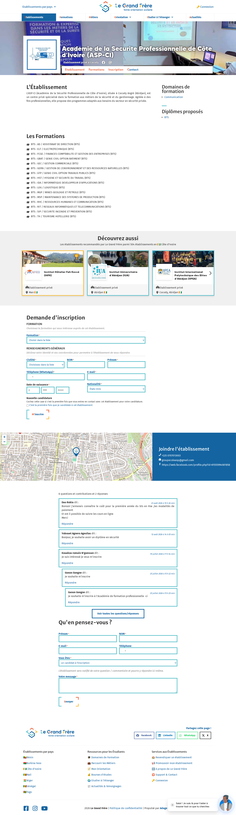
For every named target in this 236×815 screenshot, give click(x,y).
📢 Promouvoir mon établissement (172, 763)
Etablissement (75, 69)
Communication (173, 97)
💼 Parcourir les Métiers (101, 763)
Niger (28, 780)
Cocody (94, 62)
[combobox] (31, 377)
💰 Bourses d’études (99, 774)
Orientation (121, 17)
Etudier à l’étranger (158, 17)
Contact (132, 69)
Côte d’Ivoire (32, 768)
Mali (27, 774)
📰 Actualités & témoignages (104, 786)
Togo (27, 792)
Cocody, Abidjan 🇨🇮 (170, 292)
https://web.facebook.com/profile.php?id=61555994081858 (196, 464)
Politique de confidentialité (126, 808)
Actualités (195, 17)
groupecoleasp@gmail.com (178, 460)
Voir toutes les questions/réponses (118, 613)
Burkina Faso (32, 763)
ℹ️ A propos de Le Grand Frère (169, 768)
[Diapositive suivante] (210, 273)
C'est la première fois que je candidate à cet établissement (60, 405)
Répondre (67, 523)
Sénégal (29, 786)
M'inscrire (38, 414)
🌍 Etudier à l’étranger (100, 780)
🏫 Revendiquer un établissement (172, 757)
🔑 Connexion (205, 6)
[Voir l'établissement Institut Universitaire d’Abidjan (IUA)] (99, 272)
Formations (66, 17)
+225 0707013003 (171, 455)
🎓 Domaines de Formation (103, 757)
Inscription (115, 69)
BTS (166, 117)
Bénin (28, 757)
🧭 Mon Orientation (98, 768)
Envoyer (68, 701)
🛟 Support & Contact (164, 774)
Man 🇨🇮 (33, 292)
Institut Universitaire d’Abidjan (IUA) (123, 273)
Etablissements (34, 17)
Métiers (93, 17)
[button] (76, 452)
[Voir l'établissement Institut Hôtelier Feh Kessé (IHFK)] (34, 272)
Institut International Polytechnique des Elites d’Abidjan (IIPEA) (191, 275)
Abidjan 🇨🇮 (100, 292)
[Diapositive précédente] (25, 273)
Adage (163, 808)
